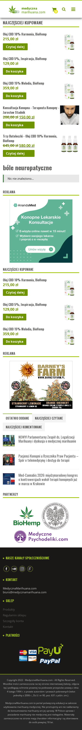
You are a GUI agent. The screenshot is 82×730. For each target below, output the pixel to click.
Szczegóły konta (13, 621)
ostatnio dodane (17, 418)
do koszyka (14, 71)
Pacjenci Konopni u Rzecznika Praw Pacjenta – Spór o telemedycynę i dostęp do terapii (48, 458)
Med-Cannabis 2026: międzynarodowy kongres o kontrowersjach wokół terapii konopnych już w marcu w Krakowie (48, 479)
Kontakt (8, 627)
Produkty (9, 609)
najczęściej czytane (49, 418)
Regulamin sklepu (14, 615)
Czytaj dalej (15, 47)
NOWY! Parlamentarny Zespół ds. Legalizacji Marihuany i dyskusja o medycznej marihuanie (47, 439)
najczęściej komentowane (24, 427)
